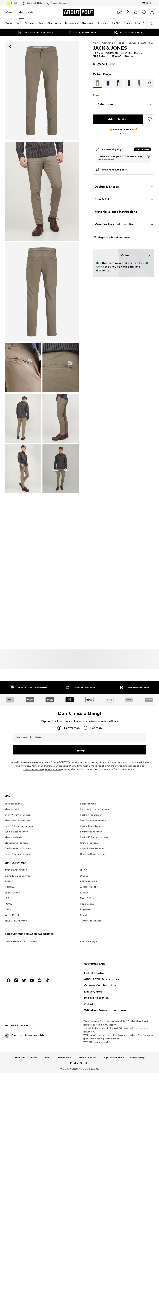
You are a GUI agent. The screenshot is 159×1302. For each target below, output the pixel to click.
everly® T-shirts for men (19, 826)
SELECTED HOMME (16, 920)
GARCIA (9, 887)
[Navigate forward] (143, 24)
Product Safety (79, 1063)
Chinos (132, 42)
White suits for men (16, 831)
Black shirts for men (16, 842)
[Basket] (152, 12)
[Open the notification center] (135, 12)
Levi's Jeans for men (92, 826)
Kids (30, 12)
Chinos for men (89, 842)
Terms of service (86, 1057)
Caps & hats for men (92, 848)
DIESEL (84, 875)
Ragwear (85, 909)
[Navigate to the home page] (25, 965)
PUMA (8, 903)
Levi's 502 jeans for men (94, 837)
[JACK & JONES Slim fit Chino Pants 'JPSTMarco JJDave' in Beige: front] (42, 90)
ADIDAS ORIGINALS (16, 870)
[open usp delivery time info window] (148, 156)
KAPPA (84, 892)
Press (34, 1057)
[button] (123, 104)
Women (10, 12)
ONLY (8, 909)
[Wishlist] (144, 12)
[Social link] (8, 980)
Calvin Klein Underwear (18, 875)
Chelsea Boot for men (93, 854)
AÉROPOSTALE (89, 887)
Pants (120, 42)
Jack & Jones (12, 892)
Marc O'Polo (87, 898)
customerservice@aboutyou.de (42, 769)
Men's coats (12, 809)
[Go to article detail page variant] (97, 83)
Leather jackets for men (94, 809)
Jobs (46, 1057)
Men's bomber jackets (93, 820)
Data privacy (63, 1057)
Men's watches (13, 837)
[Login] (127, 12)
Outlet (14, 3)
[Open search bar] (150, 23)
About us (19, 1057)
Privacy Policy (22, 765)
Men (21, 12)
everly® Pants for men (18, 814)
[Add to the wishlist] (149, 119)
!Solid (83, 915)
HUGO (83, 870)
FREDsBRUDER (88, 881)
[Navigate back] (10, 46)
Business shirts (13, 803)
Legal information (113, 1057)
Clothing (107, 42)
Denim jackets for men (18, 848)
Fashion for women (91, 814)
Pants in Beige (88, 941)
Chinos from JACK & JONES (21, 941)
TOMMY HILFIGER (90, 920)
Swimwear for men (91, 831)
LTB (7, 898)
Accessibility (137, 1057)
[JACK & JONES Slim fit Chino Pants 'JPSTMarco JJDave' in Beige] (42, 292)
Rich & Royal (12, 915)
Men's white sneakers (17, 820)
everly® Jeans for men (18, 854)
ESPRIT (9, 881)
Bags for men (88, 803)
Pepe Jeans (87, 903)
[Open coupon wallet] (119, 12)
